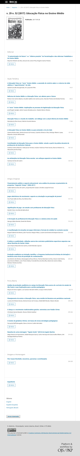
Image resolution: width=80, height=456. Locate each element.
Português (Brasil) (12, 408)
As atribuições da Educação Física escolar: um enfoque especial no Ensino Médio (34, 158)
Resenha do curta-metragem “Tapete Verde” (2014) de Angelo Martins (31, 332)
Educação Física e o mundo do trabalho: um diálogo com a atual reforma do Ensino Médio (37, 119)
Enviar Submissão (13, 416)
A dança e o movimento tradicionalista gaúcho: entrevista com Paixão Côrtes (33, 309)
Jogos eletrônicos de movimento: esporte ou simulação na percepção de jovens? (34, 196)
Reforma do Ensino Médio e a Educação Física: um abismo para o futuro (31, 96)
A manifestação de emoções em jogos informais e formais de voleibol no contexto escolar (37, 230)
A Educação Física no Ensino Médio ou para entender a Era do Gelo (29, 130)
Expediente (11, 382)
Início (8, 7)
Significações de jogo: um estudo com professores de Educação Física (30, 207)
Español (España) (12, 405)
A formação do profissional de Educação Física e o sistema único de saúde (32, 219)
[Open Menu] (6, 2)
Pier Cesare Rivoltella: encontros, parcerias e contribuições (27, 359)
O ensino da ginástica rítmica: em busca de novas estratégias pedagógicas (32, 321)
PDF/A (12, 64)
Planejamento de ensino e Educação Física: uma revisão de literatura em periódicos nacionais (38, 298)
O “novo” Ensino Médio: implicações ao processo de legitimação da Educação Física (35, 107)
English (8, 402)
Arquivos (14, 7)
